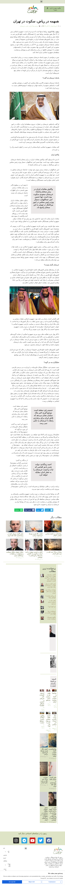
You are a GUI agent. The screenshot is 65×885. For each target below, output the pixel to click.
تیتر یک (8, 852)
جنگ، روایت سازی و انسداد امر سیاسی (54, 720)
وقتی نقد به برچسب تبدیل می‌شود (52, 602)
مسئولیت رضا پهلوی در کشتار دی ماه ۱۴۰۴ (50, 612)
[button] (41, 1)
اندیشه (4, 858)
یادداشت (5, 855)
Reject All (32, 882)
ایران (30, 26)
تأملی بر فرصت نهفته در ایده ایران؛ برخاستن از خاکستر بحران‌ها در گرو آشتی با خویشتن (33, 554)
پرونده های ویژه (9, 865)
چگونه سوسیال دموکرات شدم (51, 618)
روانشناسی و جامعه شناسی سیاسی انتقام (53, 534)
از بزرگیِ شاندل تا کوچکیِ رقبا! (51, 596)
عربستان (22, 26)
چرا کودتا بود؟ (52, 606)
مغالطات (5, 861)
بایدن (27, 26)
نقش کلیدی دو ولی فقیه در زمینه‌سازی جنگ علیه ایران (15, 534)
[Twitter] (41, 840)
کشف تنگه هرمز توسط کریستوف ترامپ (35, 534)
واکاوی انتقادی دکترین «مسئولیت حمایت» (41, 719)
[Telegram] (24, 840)
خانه (4, 848)
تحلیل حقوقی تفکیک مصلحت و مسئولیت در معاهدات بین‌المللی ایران (14, 553)
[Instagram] (16, 840)
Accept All (12, 882)
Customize (52, 882)
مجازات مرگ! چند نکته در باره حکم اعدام (54, 553)
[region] (32, 878)
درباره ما (5, 869)
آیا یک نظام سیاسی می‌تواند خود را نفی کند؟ (48, 721)
